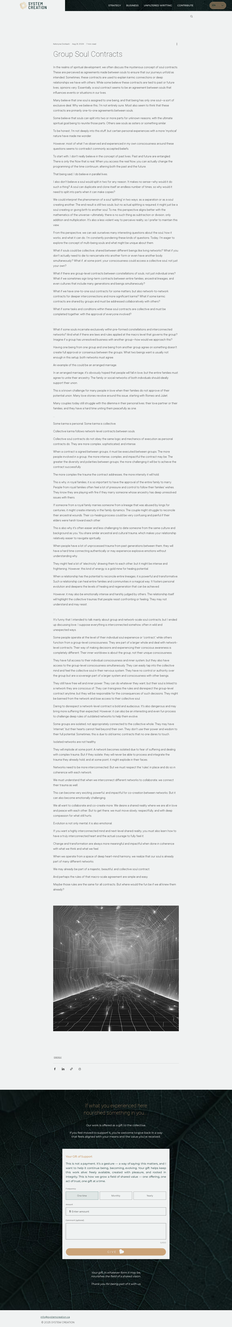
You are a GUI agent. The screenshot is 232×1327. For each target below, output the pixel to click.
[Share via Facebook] (54, 1069)
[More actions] (177, 44)
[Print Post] (79, 1069)
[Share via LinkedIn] (63, 1069)
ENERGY (58, 1057)
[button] (191, 16)
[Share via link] (71, 1069)
